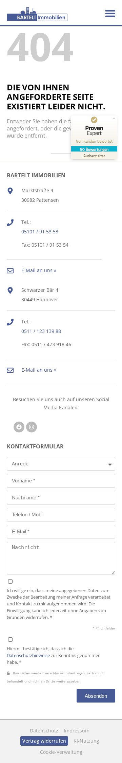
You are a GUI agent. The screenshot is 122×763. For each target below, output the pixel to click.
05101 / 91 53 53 (39, 231)
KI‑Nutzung (86, 741)
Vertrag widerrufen (44, 741)
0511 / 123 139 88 (41, 331)
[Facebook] (19, 427)
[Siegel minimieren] (113, 119)
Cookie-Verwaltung (61, 752)
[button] (110, 13)
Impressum (76, 730)
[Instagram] (31, 427)
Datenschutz (44, 730)
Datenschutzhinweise (28, 655)
